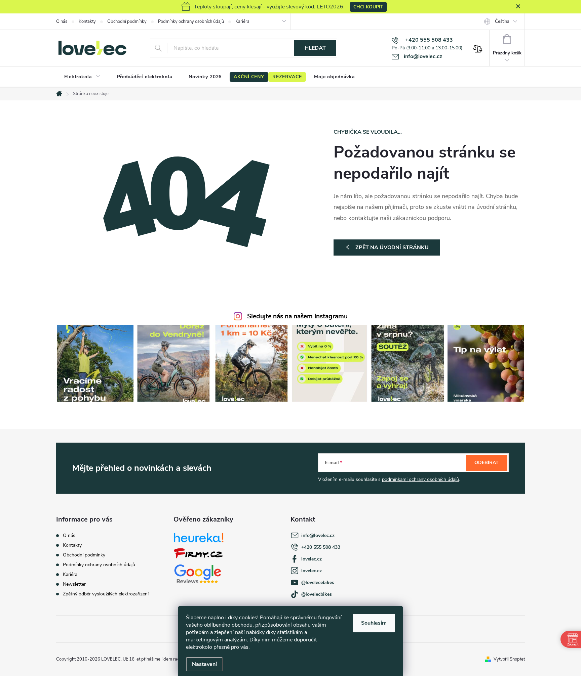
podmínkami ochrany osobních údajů (420, 479)
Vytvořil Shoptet (509, 659)
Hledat (315, 48)
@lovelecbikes (316, 594)
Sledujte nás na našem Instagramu (297, 316)
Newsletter (74, 584)
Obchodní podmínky (127, 21)
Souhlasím (374, 623)
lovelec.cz (311, 559)
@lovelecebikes (317, 582)
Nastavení (204, 664)
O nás (61, 21)
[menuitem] (82, 76)
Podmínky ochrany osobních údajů (191, 21)
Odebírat (486, 462)
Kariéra (242, 21)
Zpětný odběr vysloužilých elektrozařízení (106, 594)
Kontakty (87, 21)
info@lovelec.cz (318, 535)
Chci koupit (368, 7)
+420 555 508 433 (320, 547)
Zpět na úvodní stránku (392, 247)
